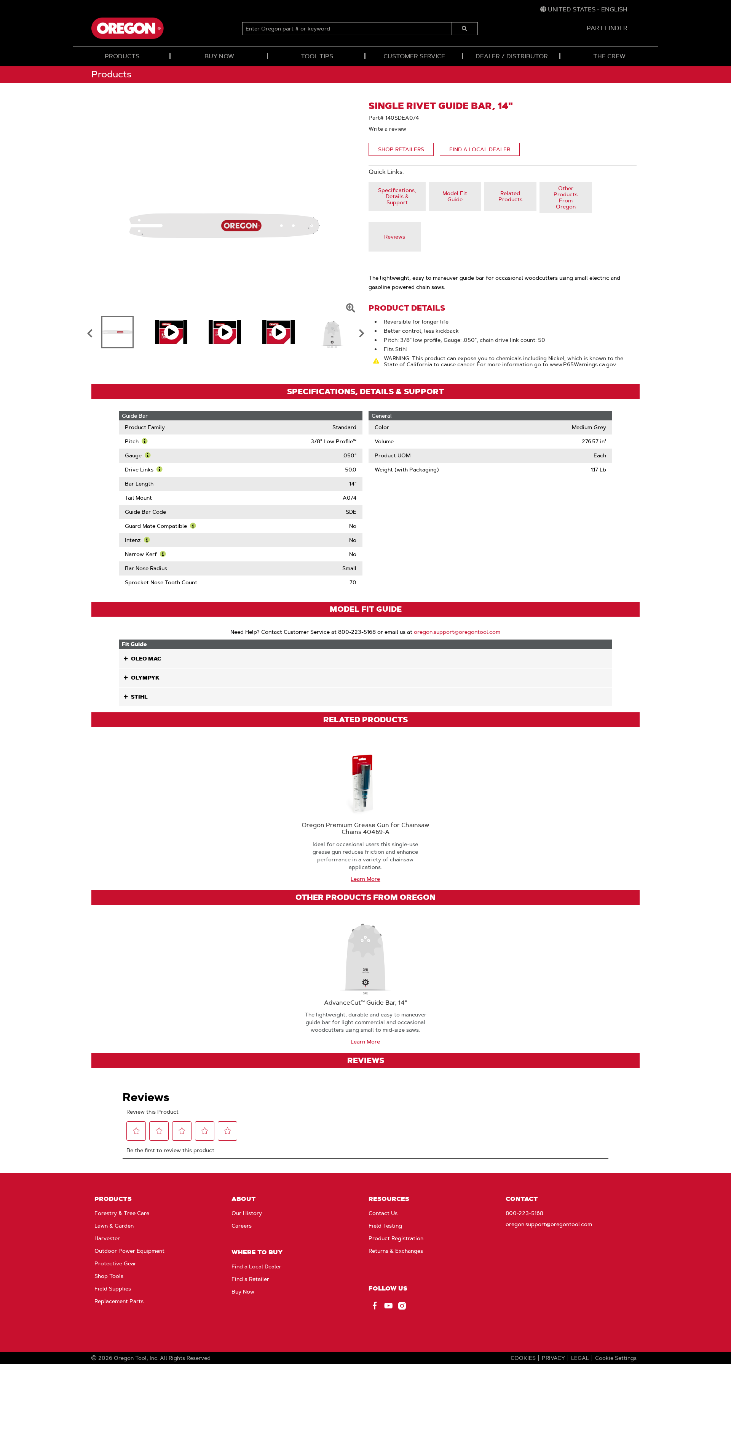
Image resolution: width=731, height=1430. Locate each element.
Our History (246, 1213)
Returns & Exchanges (396, 1251)
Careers (241, 1226)
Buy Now (242, 1292)
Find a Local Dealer (256, 1266)
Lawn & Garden (114, 1226)
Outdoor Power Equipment (129, 1251)
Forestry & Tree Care (121, 1213)
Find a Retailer (250, 1279)
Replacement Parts (119, 1301)
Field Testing (385, 1226)
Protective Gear (115, 1263)
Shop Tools (108, 1276)
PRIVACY (553, 1358)
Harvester (107, 1238)
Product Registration (396, 1238)
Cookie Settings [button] (616, 1358)
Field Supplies (112, 1289)
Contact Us (383, 1213)
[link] (583, 9)
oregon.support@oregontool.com (457, 632)
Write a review (387, 128)
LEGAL (580, 1358)
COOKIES (523, 1358)
